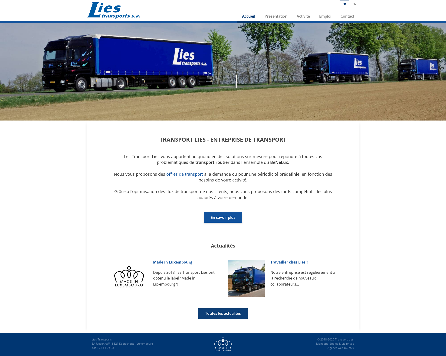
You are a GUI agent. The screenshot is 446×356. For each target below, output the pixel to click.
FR (344, 4)
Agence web (335, 348)
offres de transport (184, 174)
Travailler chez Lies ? (289, 262)
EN (354, 4)
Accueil (248, 16)
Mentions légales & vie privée (335, 344)
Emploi (325, 16)
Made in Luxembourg (172, 262)
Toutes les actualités (223, 313)
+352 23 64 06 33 (103, 348)
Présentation (276, 16)
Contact (347, 16)
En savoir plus (223, 217)
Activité (303, 16)
